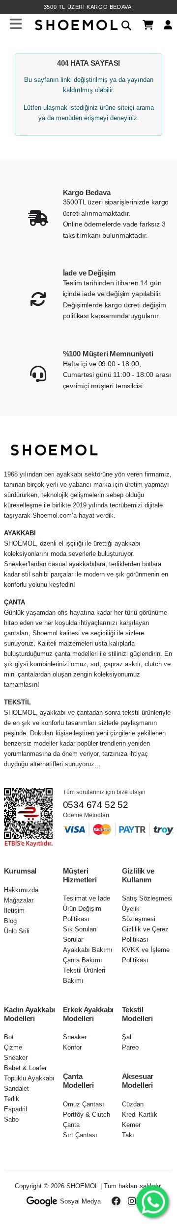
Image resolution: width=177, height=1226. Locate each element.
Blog (10, 921)
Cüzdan (133, 1104)
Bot (9, 1037)
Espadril (15, 1109)
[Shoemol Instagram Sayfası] (131, 1201)
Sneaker (16, 1057)
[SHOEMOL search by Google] (42, 1201)
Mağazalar (18, 900)
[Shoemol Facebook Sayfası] (116, 1201)
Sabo (11, 1119)
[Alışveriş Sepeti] (144, 24)
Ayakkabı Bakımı (88, 949)
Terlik (11, 1098)
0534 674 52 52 (95, 805)
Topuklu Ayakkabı (29, 1078)
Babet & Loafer (25, 1068)
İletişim (14, 910)
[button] (123, 24)
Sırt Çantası (80, 1135)
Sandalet (16, 1088)
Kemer (131, 1124)
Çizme (13, 1047)
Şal (126, 1037)
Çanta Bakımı (82, 960)
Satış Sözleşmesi (147, 898)
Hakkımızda (21, 890)
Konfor (72, 1047)
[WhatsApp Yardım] (152, 1201)
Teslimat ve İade (86, 898)
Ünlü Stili (17, 931)
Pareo (130, 1047)
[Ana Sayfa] (75, 24)
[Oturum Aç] (164, 24)
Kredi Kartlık (139, 1114)
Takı (128, 1135)
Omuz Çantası (83, 1104)
